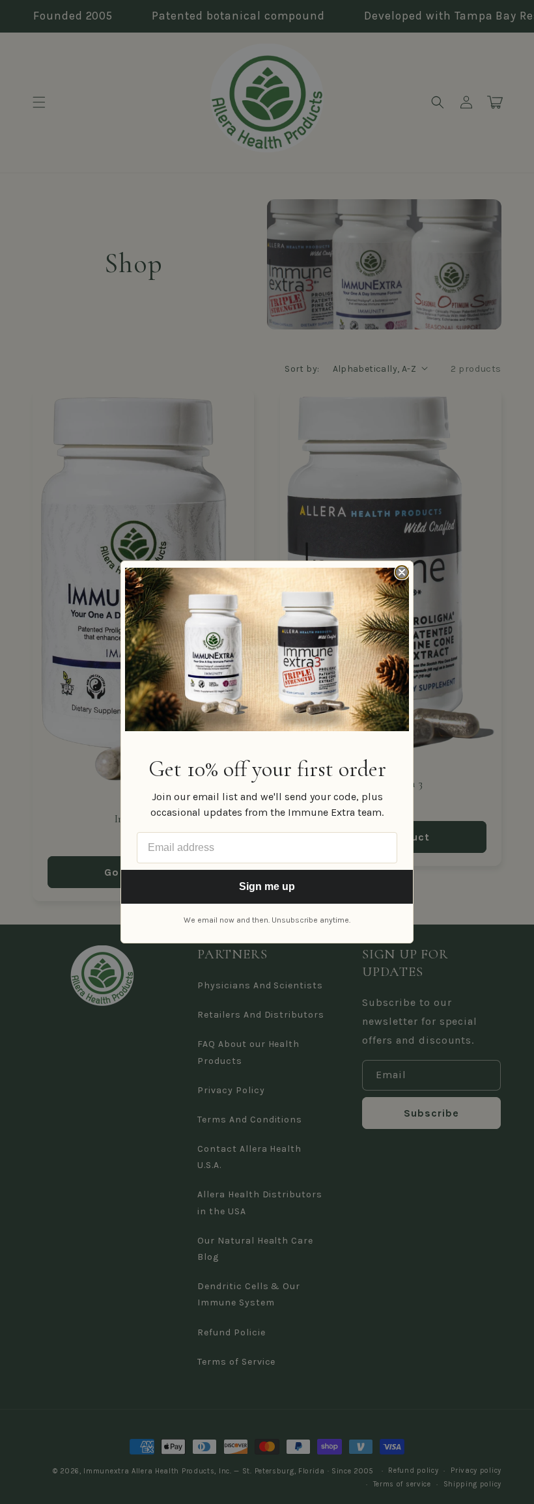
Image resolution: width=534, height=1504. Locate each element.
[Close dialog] (401, 572)
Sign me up (267, 886)
